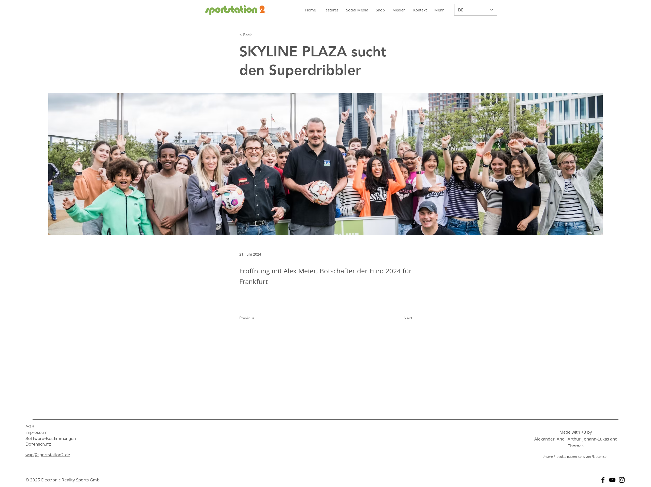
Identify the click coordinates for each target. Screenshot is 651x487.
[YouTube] (612, 480)
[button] (399, 10)
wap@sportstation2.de (47, 455)
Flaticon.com (600, 456)
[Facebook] (603, 480)
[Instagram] (622, 480)
